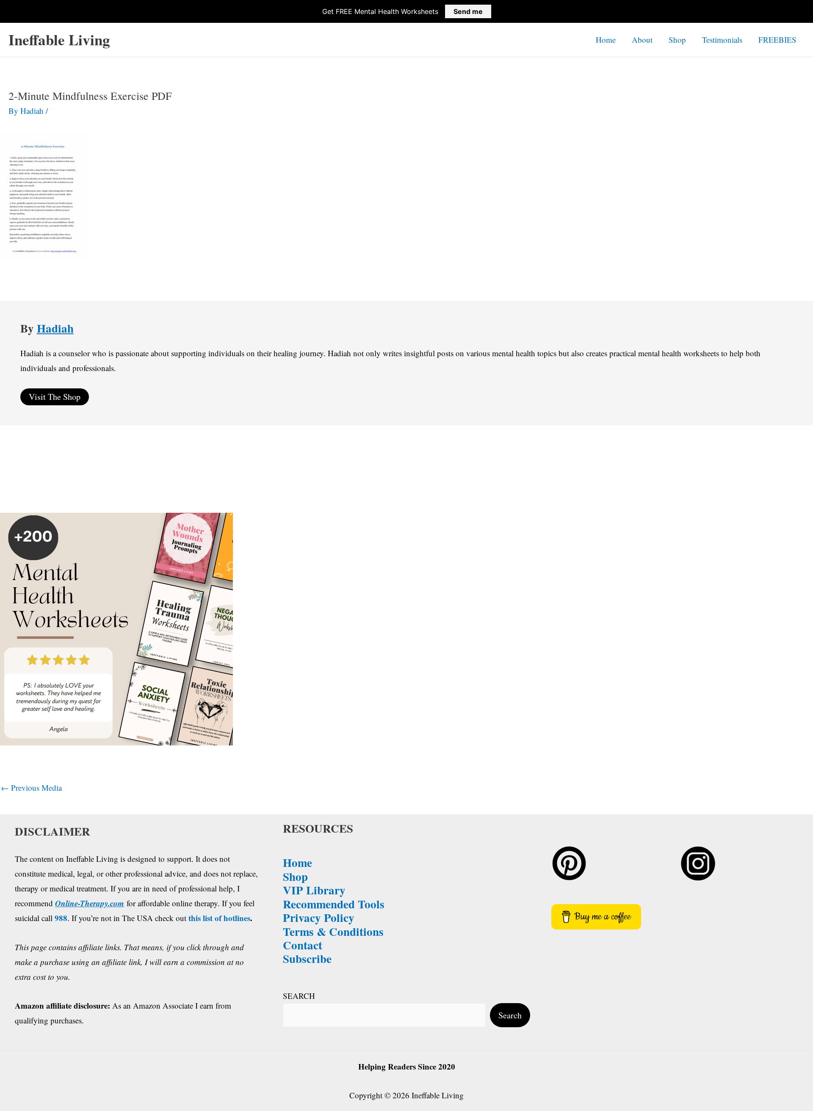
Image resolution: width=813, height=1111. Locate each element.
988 (61, 918)
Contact (302, 945)
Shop (677, 39)
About (642, 39)
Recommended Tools (333, 904)
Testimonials (722, 39)
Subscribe (307, 958)
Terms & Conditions (333, 931)
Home (606, 39)
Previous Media (31, 787)
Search (510, 1015)
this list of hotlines (219, 918)
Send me (468, 11)
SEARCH (299, 995)
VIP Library (314, 890)
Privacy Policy (318, 917)
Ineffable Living (59, 39)
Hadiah (55, 328)
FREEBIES (777, 39)
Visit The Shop (54, 396)
